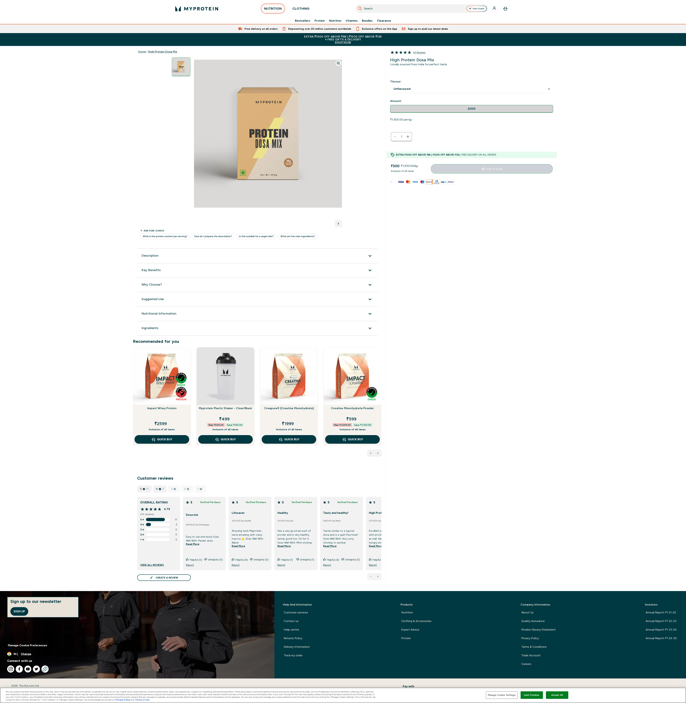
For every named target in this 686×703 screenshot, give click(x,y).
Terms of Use (142, 700)
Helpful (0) (196, 559)
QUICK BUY (164, 439)
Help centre (291, 629)
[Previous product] (370, 453)
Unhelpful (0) (215, 559)
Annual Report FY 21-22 (661, 612)
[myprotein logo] (196, 8)
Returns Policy (293, 638)
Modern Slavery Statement (538, 629)
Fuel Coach (478, 8)
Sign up (19, 611)
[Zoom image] (338, 63)
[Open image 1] (181, 66)
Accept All (557, 695)
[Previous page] (370, 576)
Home (142, 51)
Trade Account (531, 655)
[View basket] (505, 8)
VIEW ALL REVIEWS (152, 565)
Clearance (384, 20)
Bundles (367, 20)
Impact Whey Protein (162, 408)
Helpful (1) (287, 559)
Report (190, 565)
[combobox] (421, 8)
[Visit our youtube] (27, 669)
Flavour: (396, 81)
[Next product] (377, 453)
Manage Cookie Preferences (27, 645)
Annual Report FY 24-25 (661, 638)
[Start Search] (359, 8)
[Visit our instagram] (10, 669)
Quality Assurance (533, 621)
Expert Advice (410, 629)
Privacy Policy (530, 638)
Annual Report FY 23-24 (661, 629)
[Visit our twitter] (36, 669)
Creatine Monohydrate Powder (352, 408)
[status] (401, 136)
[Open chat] (45, 669)
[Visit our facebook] (19, 669)
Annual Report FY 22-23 (661, 621)
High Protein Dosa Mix (162, 51)
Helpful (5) (379, 559)
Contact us (291, 621)
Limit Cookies (531, 695)
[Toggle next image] (338, 223)
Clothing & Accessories (416, 621)
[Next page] (377, 576)
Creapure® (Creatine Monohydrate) (289, 408)
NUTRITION (273, 8)
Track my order (293, 655)
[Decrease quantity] (395, 136)
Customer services (296, 612)
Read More (192, 544)
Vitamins (352, 20)
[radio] (471, 109)
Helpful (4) (241, 559)
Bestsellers (302, 20)
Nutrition (335, 20)
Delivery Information (297, 646)
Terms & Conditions (534, 646)
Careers (526, 663)
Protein (320, 20)
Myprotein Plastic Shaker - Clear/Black (225, 408)
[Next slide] (380, 404)
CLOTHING (300, 8)
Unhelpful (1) (307, 559)
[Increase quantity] (408, 136)
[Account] (494, 8)
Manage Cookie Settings (502, 695)
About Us (527, 612)
